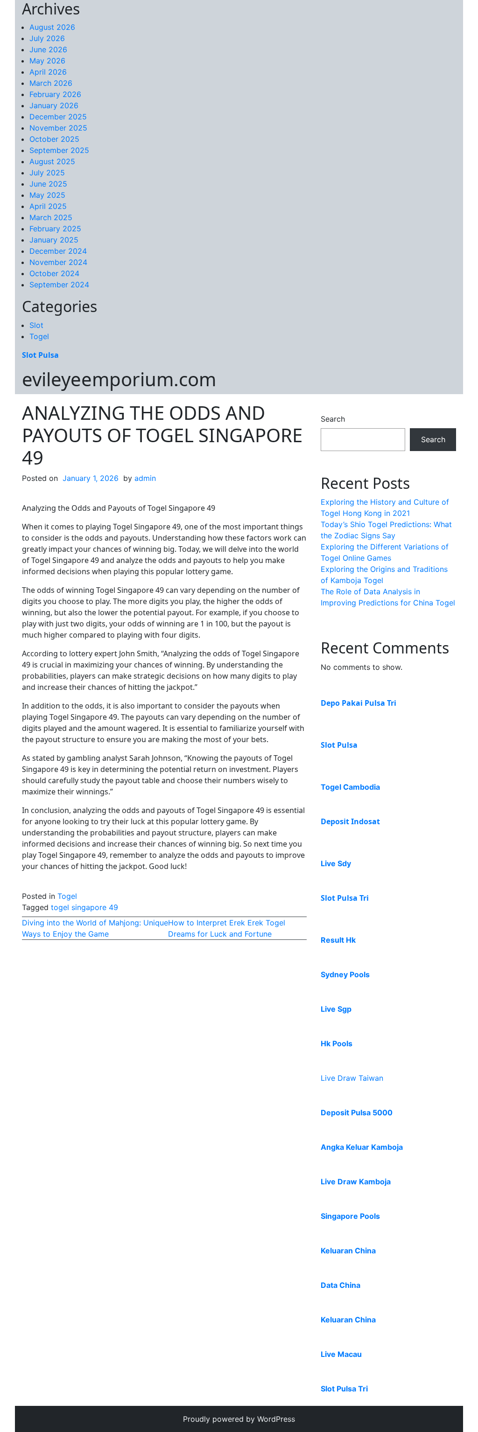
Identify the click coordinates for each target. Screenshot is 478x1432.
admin (145, 478)
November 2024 (58, 262)
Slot (36, 325)
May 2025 (47, 195)
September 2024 (59, 284)
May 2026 (47, 60)
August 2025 (52, 161)
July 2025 (47, 172)
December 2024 (58, 251)
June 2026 (48, 49)
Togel (39, 336)
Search (333, 419)
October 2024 (54, 273)
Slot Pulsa (40, 355)
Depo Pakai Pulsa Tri (358, 703)
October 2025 (54, 139)
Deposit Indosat (350, 821)
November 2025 (58, 127)
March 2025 (50, 217)
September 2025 (59, 150)
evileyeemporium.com (119, 379)
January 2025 (53, 239)
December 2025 (58, 116)
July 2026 (47, 38)
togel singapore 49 (84, 907)
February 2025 (55, 228)
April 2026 (48, 71)
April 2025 (48, 206)
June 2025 (48, 183)
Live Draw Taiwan (352, 1078)
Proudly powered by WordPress (239, 1419)
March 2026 (50, 83)
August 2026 (52, 27)
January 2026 (53, 105)
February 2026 (55, 94)
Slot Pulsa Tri (345, 898)
